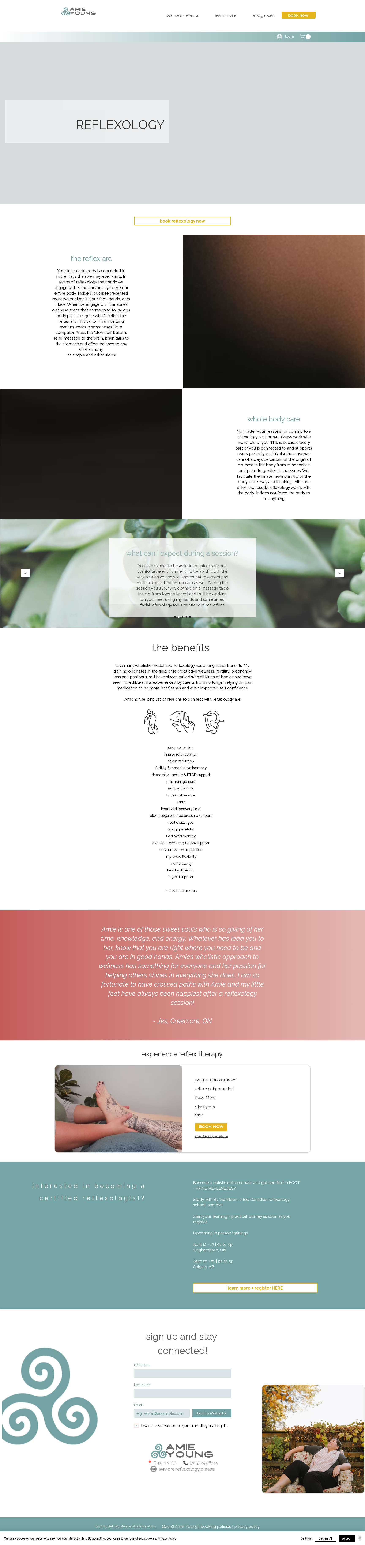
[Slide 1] (175, 617)
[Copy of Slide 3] (186, 617)
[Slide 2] (178, 617)
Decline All (325, 1538)
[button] (182, 15)
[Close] (359, 1538)
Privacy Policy (167, 1538)
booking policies (216, 1526)
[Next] (339, 573)
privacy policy (247, 1526)
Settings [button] (306, 1538)
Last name (142, 1385)
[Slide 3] (182, 617)
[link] (246, 1080)
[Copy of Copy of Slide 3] (190, 617)
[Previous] (25, 573)
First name (142, 1365)
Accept (346, 1538)
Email (139, 1405)
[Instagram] (153, 1469)
